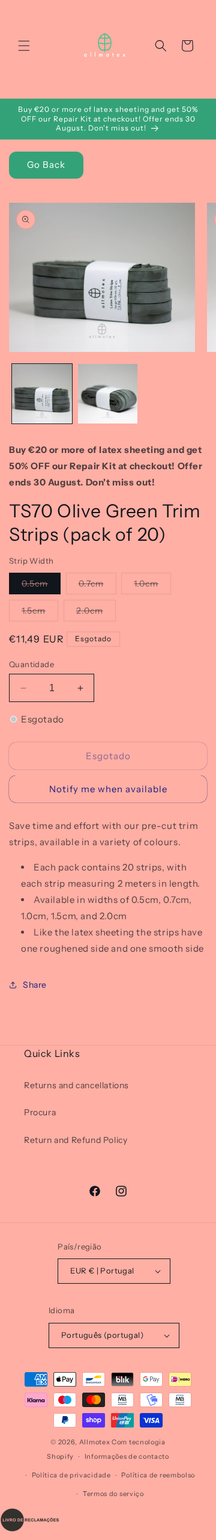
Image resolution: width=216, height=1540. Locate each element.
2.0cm (96, 613)
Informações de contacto (127, 1456)
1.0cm (152, 586)
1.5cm (40, 613)
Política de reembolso (158, 1475)
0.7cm (97, 586)
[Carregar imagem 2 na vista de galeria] (108, 394)
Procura (40, 1112)
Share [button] (35, 984)
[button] (24, 45)
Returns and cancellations (76, 1085)
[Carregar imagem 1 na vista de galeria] (42, 394)
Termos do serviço (113, 1493)
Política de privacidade (71, 1475)
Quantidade (31, 664)
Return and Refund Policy (75, 1140)
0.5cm (41, 586)
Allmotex (94, 1442)
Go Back (46, 164)
